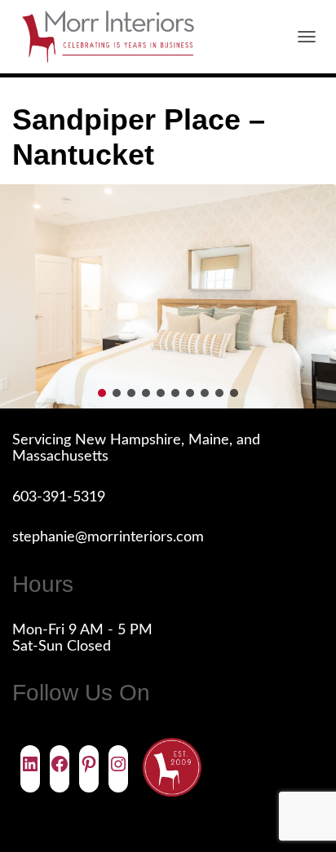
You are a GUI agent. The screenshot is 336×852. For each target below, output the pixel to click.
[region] (168, 296)
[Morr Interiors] (114, 36)
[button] (102, 393)
